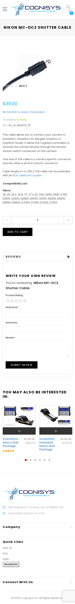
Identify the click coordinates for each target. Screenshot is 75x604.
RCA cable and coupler (27, 175)
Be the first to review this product (24, 112)
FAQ (5, 553)
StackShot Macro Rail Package (10, 442)
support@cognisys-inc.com (26, 513)
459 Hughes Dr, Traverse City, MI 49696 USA (35, 507)
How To (7, 548)
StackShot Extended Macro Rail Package (47, 444)
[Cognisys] (36, 9)
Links (6, 559)
